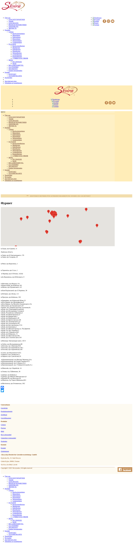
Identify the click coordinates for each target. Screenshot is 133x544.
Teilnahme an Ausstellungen (13, 180)
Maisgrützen (16, 35)
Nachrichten (8, 175)
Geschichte (4, 408)
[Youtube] (112, 21)
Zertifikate (4, 415)
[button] (21, 219)
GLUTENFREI (13, 67)
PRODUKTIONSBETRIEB (17, 25)
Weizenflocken (17, 53)
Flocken (3, 428)
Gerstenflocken (17, 55)
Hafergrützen (16, 37)
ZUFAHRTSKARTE (15, 76)
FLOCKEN (12, 44)
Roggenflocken (17, 56)
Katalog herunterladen (15, 70)
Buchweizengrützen (18, 33)
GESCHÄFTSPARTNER (17, 19)
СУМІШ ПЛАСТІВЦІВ (20, 58)
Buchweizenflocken (18, 46)
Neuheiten (4, 441)
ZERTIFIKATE (13, 26)
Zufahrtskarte (5, 451)
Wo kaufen (8, 177)
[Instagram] (108, 21)
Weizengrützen (17, 40)
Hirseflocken (16, 51)
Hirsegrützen (16, 39)
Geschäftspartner (6, 418)
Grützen (11, 32)
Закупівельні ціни (11, 179)
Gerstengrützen (17, 42)
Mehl (2, 431)
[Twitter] (58, 390)
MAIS (14, 63)
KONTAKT (12, 74)
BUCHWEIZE (17, 62)
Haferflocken (16, 49)
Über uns (7, 115)
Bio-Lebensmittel (6, 435)
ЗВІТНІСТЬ (12, 28)
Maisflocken (16, 48)
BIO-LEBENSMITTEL (16, 65)
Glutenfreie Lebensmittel (8, 438)
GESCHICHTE (13, 23)
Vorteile (11, 21)
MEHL (11, 60)
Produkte (7, 127)
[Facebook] (104, 21)
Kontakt (7, 170)
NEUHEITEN (13, 69)
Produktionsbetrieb (6, 411)
